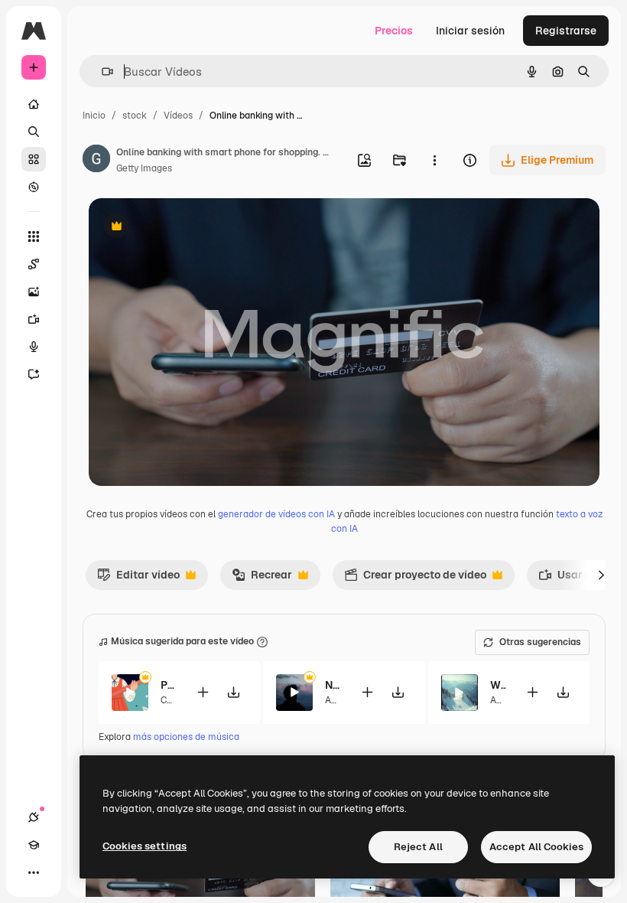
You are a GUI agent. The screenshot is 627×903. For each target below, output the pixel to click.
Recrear (262, 578)
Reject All (418, 846)
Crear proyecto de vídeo (415, 578)
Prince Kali (169, 685)
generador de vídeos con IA (276, 514)
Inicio (94, 115)
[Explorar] (33, 186)
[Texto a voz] (33, 346)
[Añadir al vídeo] (202, 692)
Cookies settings (144, 845)
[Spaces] (33, 264)
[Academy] (33, 845)
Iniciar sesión (470, 30)
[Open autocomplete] (101, 71)
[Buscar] (33, 131)
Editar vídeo (138, 578)
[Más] (33, 872)
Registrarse (565, 30)
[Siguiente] (601, 574)
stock (134, 115)
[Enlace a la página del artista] (96, 161)
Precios (394, 30)
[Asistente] (33, 374)
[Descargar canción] (233, 692)
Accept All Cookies (536, 846)
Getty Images (144, 168)
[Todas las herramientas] (33, 236)
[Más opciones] (434, 160)
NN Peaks (333, 685)
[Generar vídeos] (33, 319)
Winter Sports (498, 685)
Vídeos (178, 115)
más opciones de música (186, 737)
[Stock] (33, 159)
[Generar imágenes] (33, 291)
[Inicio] (33, 104)
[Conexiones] (33, 817)
